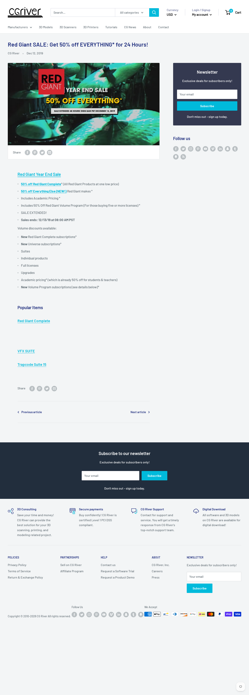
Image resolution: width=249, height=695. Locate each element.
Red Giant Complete (34, 320)
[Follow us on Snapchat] (227, 149)
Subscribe (207, 106)
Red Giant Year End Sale (39, 174)
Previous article (31, 412)
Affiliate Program (71, 571)
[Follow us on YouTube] (205, 149)
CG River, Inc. (160, 565)
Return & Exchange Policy (25, 577)
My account (200, 14)
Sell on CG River (71, 565)
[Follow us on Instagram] (190, 149)
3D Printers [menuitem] (90, 27)
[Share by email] (49, 152)
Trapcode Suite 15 (32, 364)
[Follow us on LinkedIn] (220, 149)
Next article (138, 412)
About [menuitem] (147, 27)
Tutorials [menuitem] (111, 27)
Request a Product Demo (118, 577)
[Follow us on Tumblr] (235, 149)
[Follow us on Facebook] (176, 149)
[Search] (154, 12)
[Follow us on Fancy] (176, 156)
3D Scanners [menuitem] (68, 27)
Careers (157, 571)
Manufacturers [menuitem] (18, 27)
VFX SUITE (26, 351)
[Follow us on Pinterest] (198, 149)
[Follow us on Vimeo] (213, 149)
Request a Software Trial (117, 571)
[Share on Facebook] (27, 152)
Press (156, 577)
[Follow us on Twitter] (183, 149)
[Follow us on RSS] (183, 156)
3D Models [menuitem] (46, 27)
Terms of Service (19, 571)
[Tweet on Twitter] (42, 152)
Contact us (108, 565)
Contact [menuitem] (163, 27)
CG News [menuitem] (130, 27)
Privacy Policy (17, 565)
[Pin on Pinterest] (35, 152)
